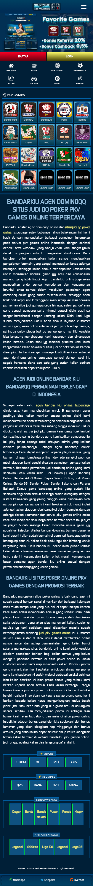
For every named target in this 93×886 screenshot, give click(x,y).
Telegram (49, 880)
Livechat (79, 880)
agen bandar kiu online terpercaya (63, 405)
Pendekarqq (70, 812)
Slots (34, 70)
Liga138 (48, 847)
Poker (11, 83)
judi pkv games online (55, 633)
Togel (57, 83)
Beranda (11, 70)
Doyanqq (18, 812)
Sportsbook (80, 70)
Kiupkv (79, 812)
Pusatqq (55, 812)
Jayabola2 (64, 847)
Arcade (34, 83)
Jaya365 (78, 847)
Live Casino (57, 70)
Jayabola (18, 847)
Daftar (23, 56)
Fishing (80, 83)
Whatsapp (19, 880)
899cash (33, 847)
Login (70, 56)
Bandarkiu (32, 812)
